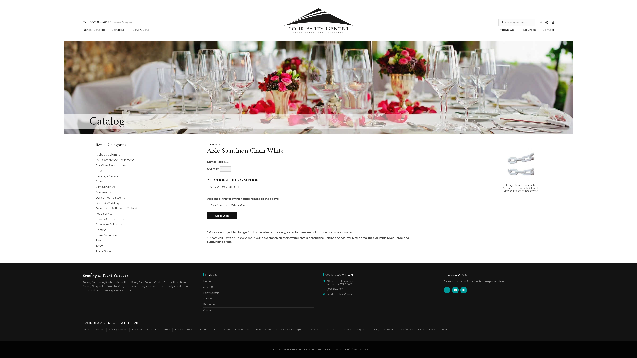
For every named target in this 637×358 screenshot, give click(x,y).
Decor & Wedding (107, 203)
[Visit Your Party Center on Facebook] (541, 22)
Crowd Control (263, 329)
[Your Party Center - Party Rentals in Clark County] (318, 32)
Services (118, 30)
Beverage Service (107, 176)
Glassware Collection (109, 224)
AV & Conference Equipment (115, 160)
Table (99, 240)
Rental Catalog (94, 30)
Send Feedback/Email (339, 294)
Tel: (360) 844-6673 (97, 22)
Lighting (101, 230)
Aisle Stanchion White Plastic (229, 205)
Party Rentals (211, 292)
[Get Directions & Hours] (325, 281)
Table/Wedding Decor (411, 329)
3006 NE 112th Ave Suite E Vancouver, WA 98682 (342, 283)
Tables (432, 329)
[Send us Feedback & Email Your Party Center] (325, 294)
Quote (141, 30)
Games (331, 329)
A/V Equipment (118, 329)
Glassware (346, 329)
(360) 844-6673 (335, 289)
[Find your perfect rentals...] (502, 22)
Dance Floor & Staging (110, 197)
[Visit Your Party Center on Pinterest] (546, 22)
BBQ (99, 170)
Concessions (103, 192)
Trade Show (103, 251)
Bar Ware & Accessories (111, 165)
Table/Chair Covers (382, 329)
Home (207, 281)
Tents (99, 246)
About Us (507, 30)
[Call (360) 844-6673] (325, 289)
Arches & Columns (108, 154)
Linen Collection (106, 235)
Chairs (100, 181)
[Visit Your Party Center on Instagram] (553, 22)
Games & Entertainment (112, 219)
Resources (528, 30)
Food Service (104, 213)
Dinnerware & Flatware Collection (118, 208)
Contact (548, 30)
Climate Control (106, 186)
